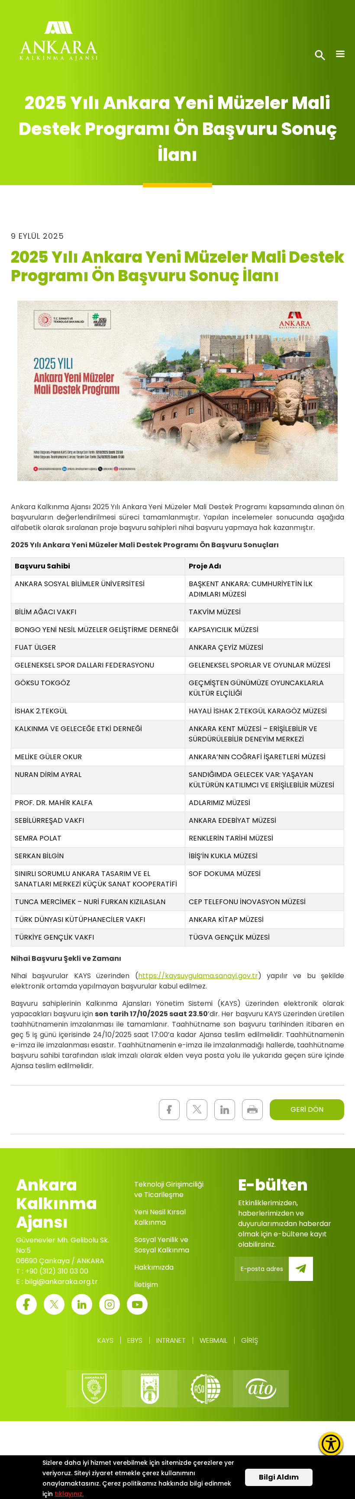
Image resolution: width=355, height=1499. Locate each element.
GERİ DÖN (306, 1109)
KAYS (105, 1340)
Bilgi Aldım (279, 1477)
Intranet (171, 1340)
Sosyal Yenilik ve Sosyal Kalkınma (161, 1245)
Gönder (307, 1274)
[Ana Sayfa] (58, 43)
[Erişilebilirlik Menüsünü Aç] (331, 1444)
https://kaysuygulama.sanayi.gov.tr (198, 976)
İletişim (146, 1285)
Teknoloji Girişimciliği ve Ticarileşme (168, 1189)
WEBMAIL (213, 1340)
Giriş (249, 1340)
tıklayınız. (69, 1493)
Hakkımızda (154, 1267)
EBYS (134, 1340)
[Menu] (339, 54)
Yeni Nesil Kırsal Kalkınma (160, 1217)
